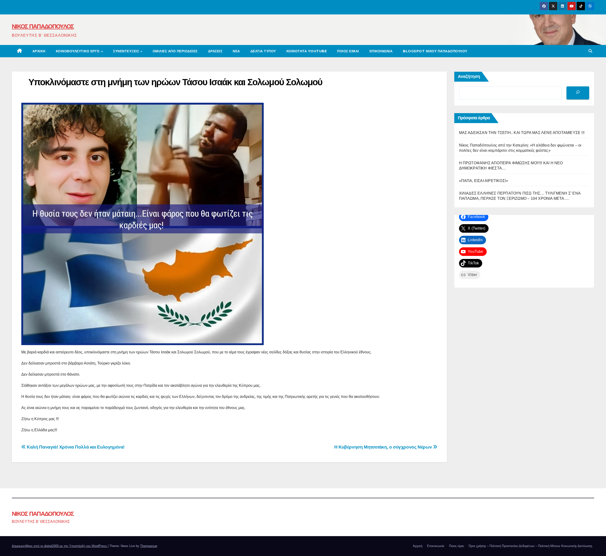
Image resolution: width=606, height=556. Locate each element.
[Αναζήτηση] (577, 92)
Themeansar (148, 546)
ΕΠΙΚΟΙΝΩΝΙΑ (381, 51)
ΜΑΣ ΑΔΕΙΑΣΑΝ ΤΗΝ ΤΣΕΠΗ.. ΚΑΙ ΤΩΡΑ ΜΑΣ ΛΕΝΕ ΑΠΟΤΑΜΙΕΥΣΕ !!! (522, 133)
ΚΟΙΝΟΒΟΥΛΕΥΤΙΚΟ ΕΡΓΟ (78, 51)
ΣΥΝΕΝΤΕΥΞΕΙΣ (126, 51)
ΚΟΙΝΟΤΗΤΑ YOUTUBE (306, 51)
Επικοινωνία (435, 546)
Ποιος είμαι (348, 51)
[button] (590, 51)
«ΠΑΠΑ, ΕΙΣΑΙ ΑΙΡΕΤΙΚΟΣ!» (483, 181)
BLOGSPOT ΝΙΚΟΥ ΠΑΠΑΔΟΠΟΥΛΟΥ (435, 51)
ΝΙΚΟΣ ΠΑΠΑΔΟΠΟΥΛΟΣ (43, 26)
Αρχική (38, 51)
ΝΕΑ (236, 51)
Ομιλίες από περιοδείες (175, 51)
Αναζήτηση (469, 76)
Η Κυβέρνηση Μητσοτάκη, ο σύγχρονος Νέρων (383, 447)
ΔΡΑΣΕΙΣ (215, 51)
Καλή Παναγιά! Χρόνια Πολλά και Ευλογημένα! (75, 447)
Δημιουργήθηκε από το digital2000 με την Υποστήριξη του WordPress (60, 546)
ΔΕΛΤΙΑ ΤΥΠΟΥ (263, 51)
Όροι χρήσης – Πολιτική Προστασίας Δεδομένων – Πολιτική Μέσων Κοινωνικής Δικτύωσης (530, 546)
